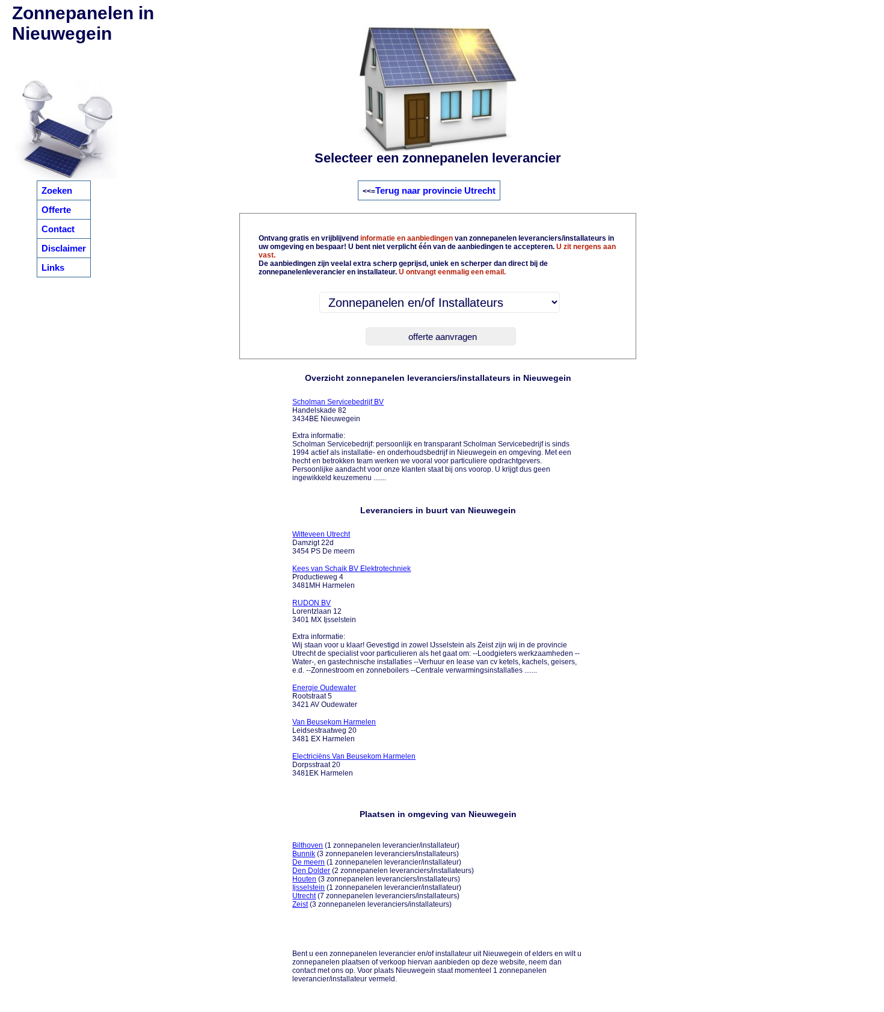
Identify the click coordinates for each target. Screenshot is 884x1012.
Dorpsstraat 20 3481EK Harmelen (354, 764)
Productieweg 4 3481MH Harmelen (351, 577)
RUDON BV (311, 603)
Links (52, 267)
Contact (58, 229)
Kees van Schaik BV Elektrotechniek (351, 568)
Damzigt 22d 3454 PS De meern (323, 542)
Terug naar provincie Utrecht (435, 190)
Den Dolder (311, 870)
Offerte (56, 210)
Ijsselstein (308, 887)
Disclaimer (63, 248)
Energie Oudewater (324, 687)
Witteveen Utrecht (321, 534)
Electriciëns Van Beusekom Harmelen (354, 756)
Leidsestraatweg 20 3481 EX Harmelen (334, 730)
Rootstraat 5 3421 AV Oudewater (324, 696)
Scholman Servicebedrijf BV (338, 402)
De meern (308, 862)
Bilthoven (307, 845)
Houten (304, 879)
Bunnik (303, 854)
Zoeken (56, 190)
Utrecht (304, 896)
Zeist (300, 904)
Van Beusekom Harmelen (334, 722)
